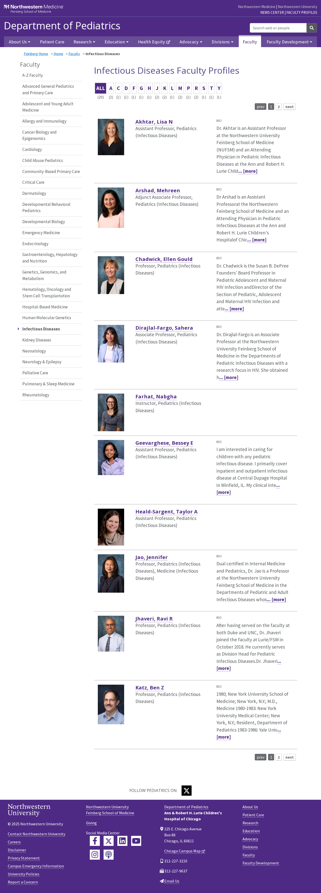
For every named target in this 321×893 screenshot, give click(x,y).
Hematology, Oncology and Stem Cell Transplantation (46, 293)
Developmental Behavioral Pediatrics (46, 208)
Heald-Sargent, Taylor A (166, 511)
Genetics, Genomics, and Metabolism (44, 275)
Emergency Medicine (41, 232)
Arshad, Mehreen (157, 190)
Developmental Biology (43, 221)
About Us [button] (18, 42)
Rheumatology (35, 395)
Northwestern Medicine (256, 6)
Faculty (250, 42)
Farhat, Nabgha (156, 396)
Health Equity (151, 42)
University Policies (23, 873)
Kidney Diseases (36, 340)
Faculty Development (261, 862)
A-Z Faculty (32, 75)
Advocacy (250, 838)
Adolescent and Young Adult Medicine (47, 107)
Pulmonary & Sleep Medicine (48, 384)
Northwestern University (297, 6)
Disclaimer (17, 849)
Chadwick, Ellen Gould (164, 259)
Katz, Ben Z (149, 687)
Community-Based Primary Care (51, 171)
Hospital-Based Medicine (45, 307)
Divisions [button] (221, 42)
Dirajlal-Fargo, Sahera (164, 327)
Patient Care (52, 42)
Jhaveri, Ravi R (154, 618)
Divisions (250, 846)
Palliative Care (35, 373)
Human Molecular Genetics (46, 317)
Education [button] (115, 42)
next (289, 106)
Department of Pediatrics (62, 25)
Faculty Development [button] (288, 42)
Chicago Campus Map (182, 850)
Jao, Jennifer (151, 557)
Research (250, 822)
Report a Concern (23, 881)
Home (58, 53)
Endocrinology (35, 243)
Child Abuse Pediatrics (42, 160)
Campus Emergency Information (36, 865)
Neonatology (34, 351)
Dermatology (34, 193)
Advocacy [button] (189, 42)
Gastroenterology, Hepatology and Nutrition (49, 258)
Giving (91, 822)
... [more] (248, 171)
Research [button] (82, 42)
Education (251, 830)
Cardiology (32, 149)
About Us (250, 806)
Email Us (171, 880)
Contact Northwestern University (36, 833)
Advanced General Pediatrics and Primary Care (48, 89)
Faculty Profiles (301, 12)
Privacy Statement (24, 857)
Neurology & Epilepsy (41, 362)
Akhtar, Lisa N (154, 121)
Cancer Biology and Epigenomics (39, 135)
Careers (14, 841)
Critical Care (33, 182)
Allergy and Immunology (44, 121)
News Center (272, 12)
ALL (100, 88)
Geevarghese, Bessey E (164, 442)
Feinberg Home (36, 53)
